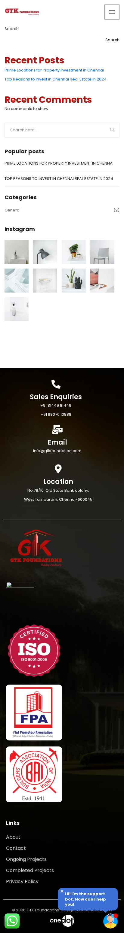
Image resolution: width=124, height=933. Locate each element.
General (12, 210)
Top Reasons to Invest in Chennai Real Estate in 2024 (56, 79)
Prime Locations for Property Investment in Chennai (54, 70)
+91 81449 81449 (55, 405)
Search (12, 29)
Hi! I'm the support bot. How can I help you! (85, 899)
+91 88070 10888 (56, 414)
